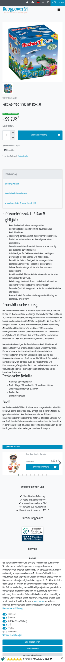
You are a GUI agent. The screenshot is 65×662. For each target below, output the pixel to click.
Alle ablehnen (32, 649)
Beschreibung (11, 174)
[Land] (38, 2)
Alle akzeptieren (32, 642)
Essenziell (12, 614)
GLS (9, 625)
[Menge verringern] (12, 137)
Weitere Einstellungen (12, 635)
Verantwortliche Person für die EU (20, 203)
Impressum (39, 601)
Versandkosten (22, 156)
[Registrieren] (33, 3)
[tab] (32, 174)
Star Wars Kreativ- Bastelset (36, 454)
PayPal (11, 628)
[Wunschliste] (48, 3)
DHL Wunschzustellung (17, 621)
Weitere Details (12, 184)
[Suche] (43, 2)
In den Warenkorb (39, 135)
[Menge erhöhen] (12, 132)
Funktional (12, 632)
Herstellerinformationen (16, 193)
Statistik (11, 618)
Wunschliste (10, 150)
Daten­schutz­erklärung (12, 608)
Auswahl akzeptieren (32, 655)
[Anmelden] (27, 3)
